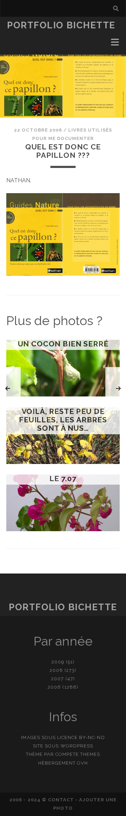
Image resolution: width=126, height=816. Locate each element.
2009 (57, 661)
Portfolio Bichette (61, 25)
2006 (54, 687)
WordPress (77, 745)
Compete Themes (77, 754)
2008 (56, 670)
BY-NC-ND (92, 737)
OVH (82, 763)
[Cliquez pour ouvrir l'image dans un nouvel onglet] (63, 273)
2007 (57, 678)
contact (61, 799)
